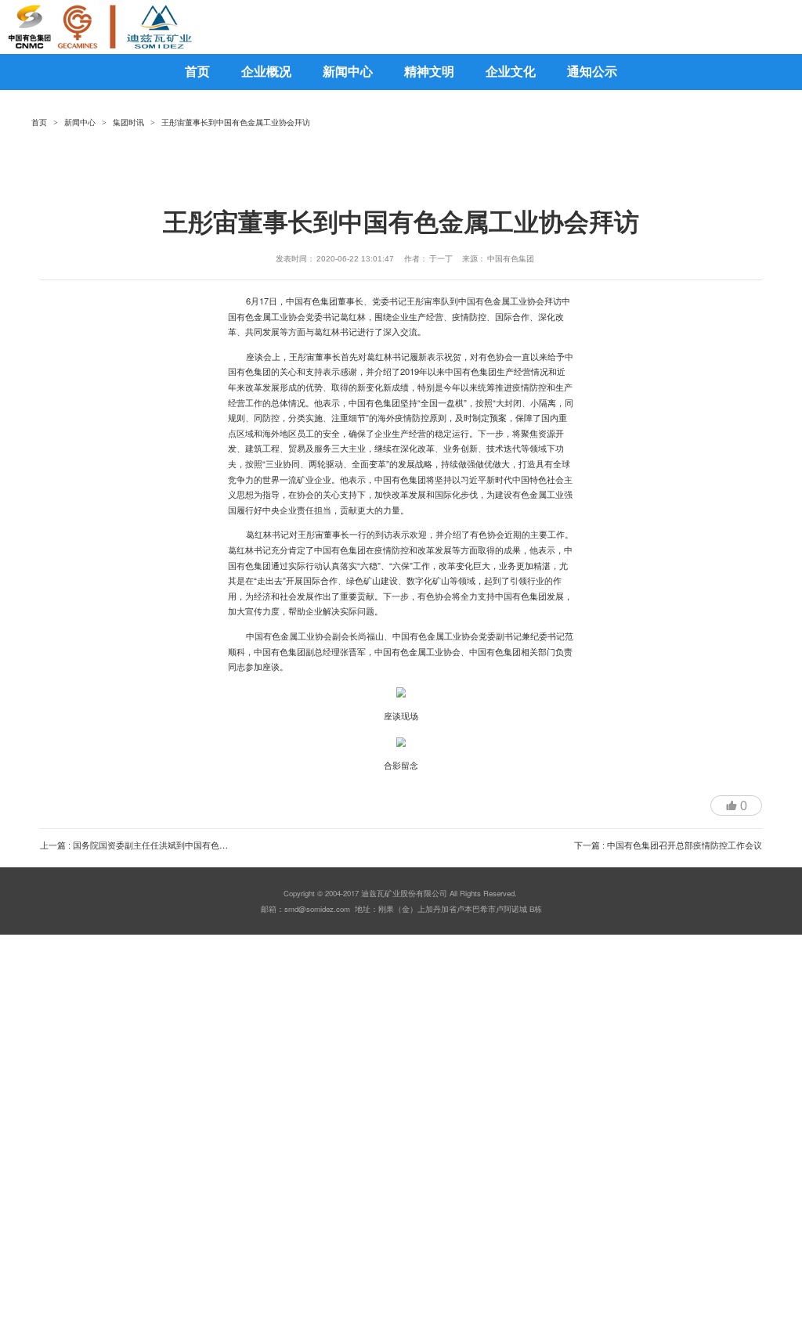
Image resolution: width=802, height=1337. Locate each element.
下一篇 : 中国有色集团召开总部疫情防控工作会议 (668, 845)
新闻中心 (80, 122)
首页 (39, 122)
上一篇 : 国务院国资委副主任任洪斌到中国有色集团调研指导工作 (164, 845)
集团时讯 (128, 122)
